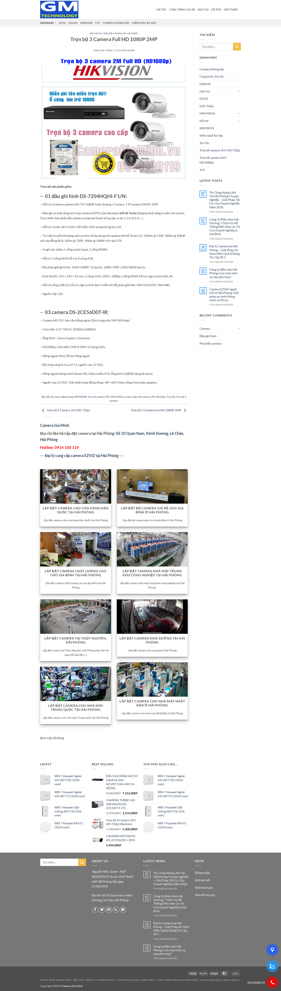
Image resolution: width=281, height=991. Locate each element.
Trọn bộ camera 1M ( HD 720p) (220, 150)
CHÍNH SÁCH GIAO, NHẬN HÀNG (136, 980)
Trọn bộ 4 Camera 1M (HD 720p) (68, 410)
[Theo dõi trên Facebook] (95, 910)
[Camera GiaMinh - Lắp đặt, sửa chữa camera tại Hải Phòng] (59, 9)
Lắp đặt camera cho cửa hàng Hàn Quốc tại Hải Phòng (76, 510)
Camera (205, 328)
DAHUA (73, 22)
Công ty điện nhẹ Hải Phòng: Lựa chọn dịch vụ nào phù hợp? (223, 273)
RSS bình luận (204, 887)
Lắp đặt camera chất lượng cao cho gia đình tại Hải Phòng (75, 573)
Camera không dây (116, 22)
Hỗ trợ (216, 9)
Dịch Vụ (203, 9)
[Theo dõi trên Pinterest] (123, 910)
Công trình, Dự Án (182, 9)
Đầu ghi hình (208, 336)
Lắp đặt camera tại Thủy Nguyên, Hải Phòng (75, 640)
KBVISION (86, 22)
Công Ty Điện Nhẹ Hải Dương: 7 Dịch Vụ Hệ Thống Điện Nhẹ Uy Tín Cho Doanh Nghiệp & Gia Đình (224, 227)
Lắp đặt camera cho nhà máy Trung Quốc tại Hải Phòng (75, 708)
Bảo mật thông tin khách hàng (94, 980)
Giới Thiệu (231, 9)
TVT (97, 22)
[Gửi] (237, 46)
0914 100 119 (66, 447)
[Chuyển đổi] (238, 91)
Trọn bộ (171, 396)
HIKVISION (46, 22)
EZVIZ (62, 22)
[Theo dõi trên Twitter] (102, 910)
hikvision (161, 396)
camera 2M (148, 396)
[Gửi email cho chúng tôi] (109, 910)
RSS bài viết (202, 880)
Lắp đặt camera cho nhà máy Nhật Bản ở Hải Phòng (152, 703)
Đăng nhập (202, 872)
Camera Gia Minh (54, 425)
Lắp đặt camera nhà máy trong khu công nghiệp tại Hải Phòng (152, 573)
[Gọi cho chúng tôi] (116, 910)
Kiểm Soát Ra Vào (144, 22)
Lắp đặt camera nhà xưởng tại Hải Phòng (152, 640)
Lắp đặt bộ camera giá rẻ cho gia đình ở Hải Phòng (152, 510)
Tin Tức (161, 9)
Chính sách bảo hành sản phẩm (177, 980)
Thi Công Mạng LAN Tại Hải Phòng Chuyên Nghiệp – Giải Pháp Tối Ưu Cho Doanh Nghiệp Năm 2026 (224, 200)
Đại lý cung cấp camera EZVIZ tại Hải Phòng (81, 455)
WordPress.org (205, 895)
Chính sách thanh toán (55, 980)
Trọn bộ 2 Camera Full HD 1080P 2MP (156, 410)
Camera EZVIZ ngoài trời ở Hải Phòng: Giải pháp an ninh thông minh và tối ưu (224, 294)
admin (131, 50)
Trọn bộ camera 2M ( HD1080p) (120, 33)
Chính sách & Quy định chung (220, 980)
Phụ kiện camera (210, 343)
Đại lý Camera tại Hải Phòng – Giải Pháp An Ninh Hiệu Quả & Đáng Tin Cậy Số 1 (224, 251)
